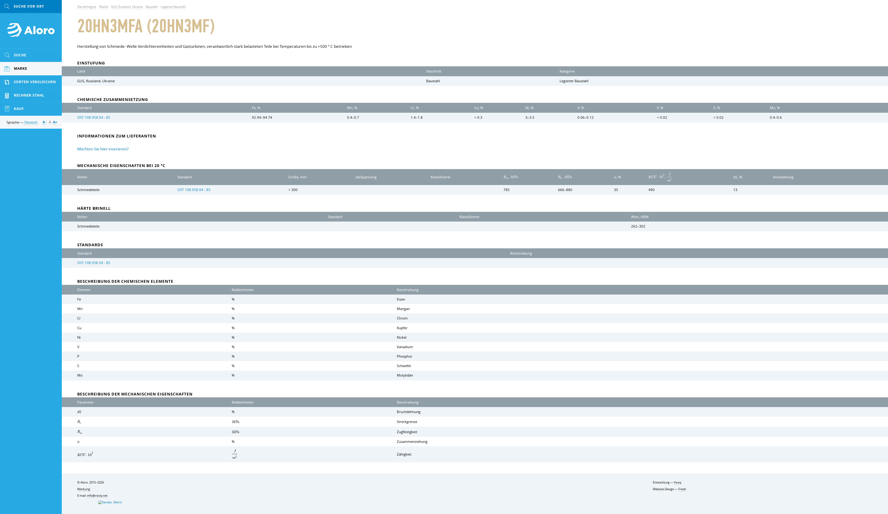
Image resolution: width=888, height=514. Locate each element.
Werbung (83, 489)
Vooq (677, 482)
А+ (55, 122)
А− (45, 122)
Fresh (682, 489)
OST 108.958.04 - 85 (93, 117)
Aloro (31, 32)
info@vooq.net (97, 496)
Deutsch (31, 122)
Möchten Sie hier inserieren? (103, 149)
